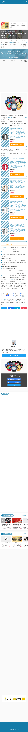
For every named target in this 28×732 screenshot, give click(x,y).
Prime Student (10, 279)
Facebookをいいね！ (15, 382)
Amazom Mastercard (20, 281)
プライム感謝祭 (13, 301)
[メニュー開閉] (26, 2)
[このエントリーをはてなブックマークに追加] (17, 308)
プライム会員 (11, 42)
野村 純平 (14, 346)
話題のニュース (4, 31)
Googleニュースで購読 (15, 379)
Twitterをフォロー (14, 385)
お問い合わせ (14, 727)
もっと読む (24, 515)
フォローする (15, 355)
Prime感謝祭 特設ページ (9, 244)
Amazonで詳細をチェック (17, 144)
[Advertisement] (14, 77)
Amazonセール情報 (12, 31)
